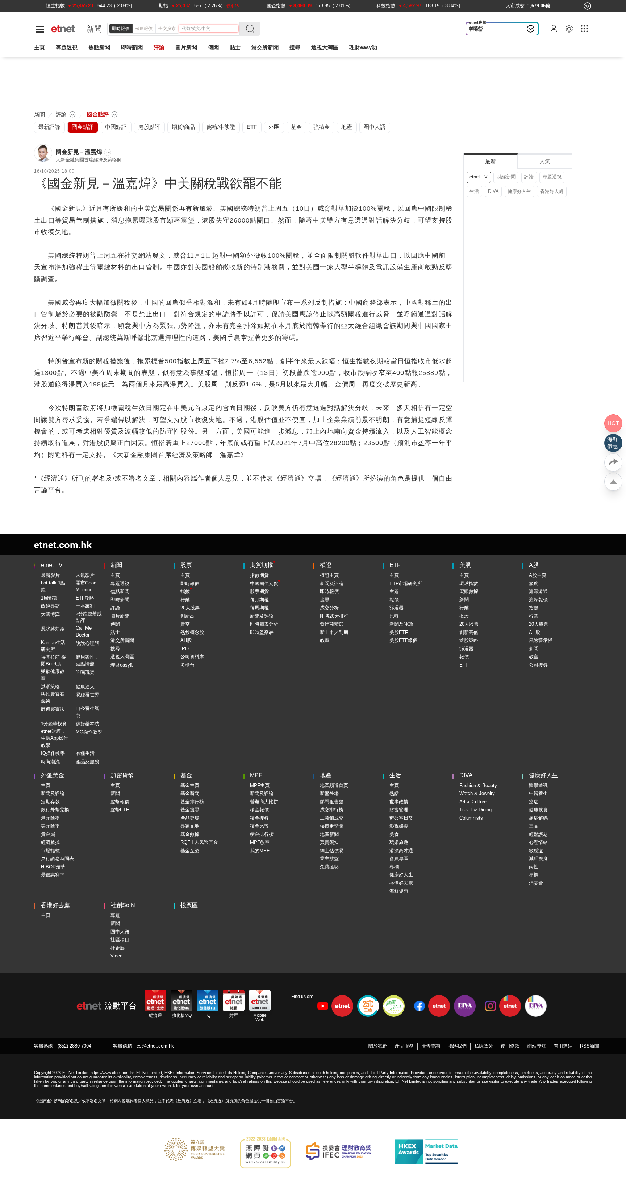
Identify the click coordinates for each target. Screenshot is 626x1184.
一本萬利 (85, 606)
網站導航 (536, 1046)
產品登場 (189, 818)
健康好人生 (519, 191)
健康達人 (85, 686)
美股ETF (398, 632)
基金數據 (189, 834)
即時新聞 (119, 599)
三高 (533, 826)
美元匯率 (50, 826)
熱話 (394, 793)
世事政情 (398, 801)
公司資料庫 (192, 656)
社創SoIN (122, 905)
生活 (474, 191)
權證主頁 (329, 575)
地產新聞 (329, 834)
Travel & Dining (475, 809)
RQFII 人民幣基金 (199, 842)
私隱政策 (483, 1046)
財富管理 (398, 809)
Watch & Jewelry (477, 793)
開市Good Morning (86, 586)
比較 (394, 616)
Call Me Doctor (84, 631)
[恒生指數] (55, 5)
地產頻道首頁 (334, 785)
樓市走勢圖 (331, 826)
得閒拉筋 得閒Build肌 (53, 660)
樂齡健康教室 (52, 675)
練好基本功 (87, 723)
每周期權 (259, 607)
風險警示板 (540, 640)
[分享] (613, 462)
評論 (529, 176)
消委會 (536, 883)
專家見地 (189, 826)
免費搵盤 (329, 867)
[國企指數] (276, 5)
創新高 (187, 616)
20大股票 (190, 607)
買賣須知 (329, 842)
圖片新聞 (186, 47)
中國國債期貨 (264, 583)
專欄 (394, 867)
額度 (533, 583)
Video (116, 956)
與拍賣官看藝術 (52, 697)
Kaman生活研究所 (53, 646)
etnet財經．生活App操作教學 (54, 738)
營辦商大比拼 (264, 801)
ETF (395, 565)
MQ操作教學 (89, 732)
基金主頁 (189, 785)
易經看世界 (87, 694)
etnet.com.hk (63, 544)
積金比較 (259, 826)
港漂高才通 (401, 850)
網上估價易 (331, 850)
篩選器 (396, 607)
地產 (325, 775)
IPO (184, 648)
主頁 (39, 47)
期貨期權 (261, 565)
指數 (185, 591)
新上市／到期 (334, 632)
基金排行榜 (192, 801)
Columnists (471, 818)
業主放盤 (329, 858)
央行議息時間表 (57, 858)
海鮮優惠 (398, 891)
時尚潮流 (50, 761)
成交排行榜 (331, 809)
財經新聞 (506, 176)
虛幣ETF (119, 809)
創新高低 (468, 632)
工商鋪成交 (331, 818)
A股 (534, 565)
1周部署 (49, 598)
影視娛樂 (398, 826)
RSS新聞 (589, 1046)
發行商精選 (331, 624)
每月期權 (259, 599)
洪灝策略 (50, 686)
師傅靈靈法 (52, 709)
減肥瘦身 (538, 858)
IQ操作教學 (53, 753)
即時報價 (120, 28)
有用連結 (563, 1046)
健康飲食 (538, 809)
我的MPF (260, 850)
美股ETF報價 (403, 640)
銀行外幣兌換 (55, 809)
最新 (490, 161)
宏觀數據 (468, 591)
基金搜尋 (189, 809)
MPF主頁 (260, 785)
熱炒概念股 (192, 632)
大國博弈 (50, 614)
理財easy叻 (363, 47)
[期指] (163, 5)
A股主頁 (537, 575)
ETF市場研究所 (405, 583)
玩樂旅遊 (398, 842)
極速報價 (144, 28)
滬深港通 (538, 591)
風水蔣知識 (52, 628)
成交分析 (329, 607)
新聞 (94, 29)
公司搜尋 (538, 665)
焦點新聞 (119, 591)
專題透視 (552, 176)
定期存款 (50, 801)
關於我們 (377, 1046)
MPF (256, 775)
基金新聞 (189, 793)
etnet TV (479, 176)
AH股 (186, 640)
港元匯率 (50, 818)
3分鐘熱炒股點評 (89, 617)
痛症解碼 (538, 818)
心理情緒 (538, 842)
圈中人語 (119, 931)
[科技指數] (385, 5)
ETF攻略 (85, 598)
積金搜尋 (259, 818)
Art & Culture (473, 801)
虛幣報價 (119, 801)
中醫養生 (538, 793)
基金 (186, 775)
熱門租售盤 (331, 801)
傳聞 (115, 624)
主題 (394, 591)
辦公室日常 (401, 818)
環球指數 (468, 583)
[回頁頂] (613, 482)
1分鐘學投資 (54, 723)
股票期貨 (259, 591)
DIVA (493, 191)
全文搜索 (167, 28)
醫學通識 (538, 785)
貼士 (115, 632)
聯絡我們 (457, 1046)
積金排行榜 (262, 834)
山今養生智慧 (87, 712)
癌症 (533, 801)
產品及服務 (87, 761)
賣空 (185, 624)
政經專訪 (50, 606)
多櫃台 (187, 665)
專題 (115, 915)
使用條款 (510, 1046)
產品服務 (404, 1046)
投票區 (189, 905)
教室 (324, 640)
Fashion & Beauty (478, 785)
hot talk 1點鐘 (53, 586)
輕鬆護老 (480, 29)
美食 (394, 834)
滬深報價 (538, 599)
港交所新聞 (265, 47)
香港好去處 (552, 191)
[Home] (63, 29)
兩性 (533, 867)
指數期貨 (259, 575)
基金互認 (189, 850)
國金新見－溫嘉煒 (79, 152)
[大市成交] (515, 5)
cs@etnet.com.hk (155, 1046)
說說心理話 (87, 643)
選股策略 (468, 640)
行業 (185, 599)
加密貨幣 (122, 775)
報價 (394, 599)
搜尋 (294, 47)
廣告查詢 (430, 1046)
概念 (464, 616)
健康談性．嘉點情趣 (87, 660)
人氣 (544, 161)
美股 (465, 565)
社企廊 (117, 948)
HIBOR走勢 (53, 867)
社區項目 (119, 939)
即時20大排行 (334, 616)
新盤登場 (329, 793)
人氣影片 (85, 575)
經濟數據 (50, 842)
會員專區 (398, 858)
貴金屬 (48, 834)
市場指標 (50, 850)
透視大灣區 (324, 47)
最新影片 (50, 575)
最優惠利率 (52, 875)
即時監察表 (262, 632)
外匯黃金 (52, 775)
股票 (186, 565)
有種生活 (85, 753)
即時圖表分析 (264, 624)
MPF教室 (260, 842)
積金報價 (259, 809)
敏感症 (536, 850)
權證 (325, 565)
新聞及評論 (262, 616)
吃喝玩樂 (85, 672)
